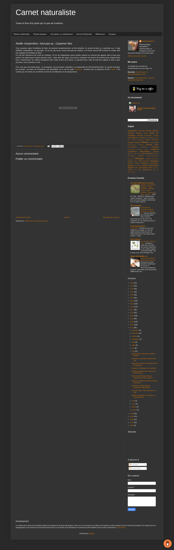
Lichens (139, 149)
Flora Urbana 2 (135, 239)
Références (100, 34)
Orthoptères (154, 158)
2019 (132, 304)
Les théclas (134, 228)
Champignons (133, 137)
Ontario (147, 158)
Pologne (137, 163)
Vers (135, 170)
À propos (112, 34)
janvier (134, 410)
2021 (132, 298)
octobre (134, 336)
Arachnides (141, 131)
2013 (132, 322)
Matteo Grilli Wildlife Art (138, 256)
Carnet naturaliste (46, 12)
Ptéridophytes (154, 163)
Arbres (148, 131)
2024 (132, 289)
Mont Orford (137, 153)
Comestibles (150, 137)
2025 (132, 286)
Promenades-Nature (137, 226)
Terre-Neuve (143, 168)
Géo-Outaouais (135, 205)
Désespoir (155, 139)
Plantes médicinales (22, 34)
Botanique (140, 135)
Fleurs (144, 142)
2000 (132, 425)
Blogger (91, 533)
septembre (136, 339)
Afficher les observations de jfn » (146, 109)
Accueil (67, 217)
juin (133, 348)
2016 (132, 313)
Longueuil (154, 149)
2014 (132, 319)
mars (134, 404)
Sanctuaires (153, 165)
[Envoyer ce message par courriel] (52, 146)
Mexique (155, 151)
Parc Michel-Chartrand (141, 161)
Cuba (133, 139)
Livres (146, 149)
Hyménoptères (132, 147)
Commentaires (136, 468)
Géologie (149, 145)
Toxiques (155, 167)
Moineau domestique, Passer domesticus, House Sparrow (142, 377)
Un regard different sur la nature (142, 183)
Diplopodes (140, 139)
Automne (139, 133)
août (133, 342)
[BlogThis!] (55, 146)
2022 (132, 295)
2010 (132, 414)
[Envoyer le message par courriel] (48, 146)
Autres (146, 133)
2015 (132, 316)
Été (140, 170)
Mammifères (145, 151)
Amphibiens (132, 131)
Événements (147, 170)
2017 (132, 310)
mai (133, 351)
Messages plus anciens (111, 217)
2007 (132, 422)
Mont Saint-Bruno (148, 154)
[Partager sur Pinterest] (62, 146)
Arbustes (155, 131)
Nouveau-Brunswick (152, 156)
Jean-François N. (148, 41)
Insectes (155, 147)
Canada (155, 135)
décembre (135, 330)
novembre (135, 333)
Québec (131, 165)
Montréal (140, 156)
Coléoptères (142, 137)
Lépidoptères (132, 151)
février (134, 407)
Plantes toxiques (40, 34)
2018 (132, 307)
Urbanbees (78, 69)
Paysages (154, 161)
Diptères (147, 139)
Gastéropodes (132, 144)
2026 (132, 283)
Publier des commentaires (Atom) (36, 221)
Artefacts (131, 133)
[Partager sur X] (57, 146)
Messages (134, 464)
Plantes (130, 163)
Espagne (131, 142)
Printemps (144, 163)
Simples (131, 167)
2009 (132, 416)
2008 (132, 420)
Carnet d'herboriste (84, 34)
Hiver (156, 145)
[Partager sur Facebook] (60, 146)
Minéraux (130, 153)
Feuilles (137, 142)
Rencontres (138, 165)
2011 (132, 328)
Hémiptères (144, 147)
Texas (150, 168)
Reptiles (145, 165)
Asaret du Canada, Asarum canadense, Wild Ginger (141, 386)
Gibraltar (141, 144)
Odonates (131, 158)
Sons (136, 167)
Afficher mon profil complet (137, 56)
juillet (134, 345)
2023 (132, 292)
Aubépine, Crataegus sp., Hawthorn (144, 368)
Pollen (113, 69)
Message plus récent (23, 217)
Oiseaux (139, 158)
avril (133, 401)
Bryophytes (148, 135)
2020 (132, 301)
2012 (132, 325)
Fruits (156, 142)
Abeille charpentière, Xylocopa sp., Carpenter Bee (144, 396)
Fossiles (151, 142)
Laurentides (131, 149)
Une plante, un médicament (61, 34)
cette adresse (121, 527)
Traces (130, 170)
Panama (130, 161)
